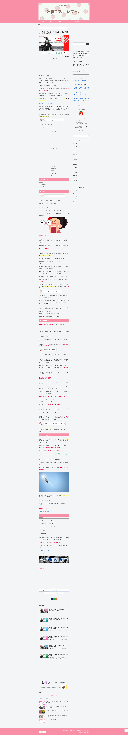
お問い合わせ (79, 730)
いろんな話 (63, 730)
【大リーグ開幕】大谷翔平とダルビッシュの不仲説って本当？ (81, 60)
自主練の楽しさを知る (54, 173)
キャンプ (74, 730)
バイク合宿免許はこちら (44, 127)
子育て (67, 730)
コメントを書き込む (54, 695)
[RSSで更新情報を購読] (56, 599)
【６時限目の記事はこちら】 (45, 550)
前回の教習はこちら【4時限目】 (45, 103)
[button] (68, 28)
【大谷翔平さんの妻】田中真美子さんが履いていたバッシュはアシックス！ (81, 56)
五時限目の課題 (53, 168)
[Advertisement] (54, 66)
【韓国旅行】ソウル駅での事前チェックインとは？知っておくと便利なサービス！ (81, 65)
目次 (53, 166)
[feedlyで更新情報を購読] (54, 599)
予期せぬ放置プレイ (54, 172)
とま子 (83, 80)
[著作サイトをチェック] (52, 599)
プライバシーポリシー (85, 730)
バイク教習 (41, 568)
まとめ (51, 175)
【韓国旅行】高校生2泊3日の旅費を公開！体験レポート (80, 70)
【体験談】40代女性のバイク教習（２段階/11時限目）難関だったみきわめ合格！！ (81, 100)
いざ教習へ (52, 170)
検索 (73, 41)
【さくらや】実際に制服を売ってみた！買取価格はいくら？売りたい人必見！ (81, 52)
